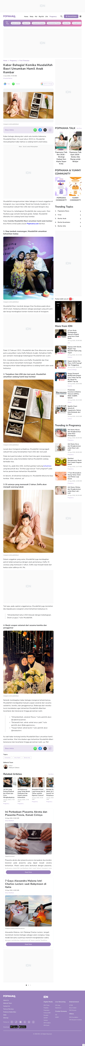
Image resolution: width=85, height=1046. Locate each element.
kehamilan (47, 466)
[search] (61, 16)
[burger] (80, 16)
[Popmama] (9, 16)
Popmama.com (33, 224)
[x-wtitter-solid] (45, 130)
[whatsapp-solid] (35, 130)
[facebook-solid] (40, 130)
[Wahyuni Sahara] (5, 766)
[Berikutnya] (54, 786)
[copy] (50, 130)
